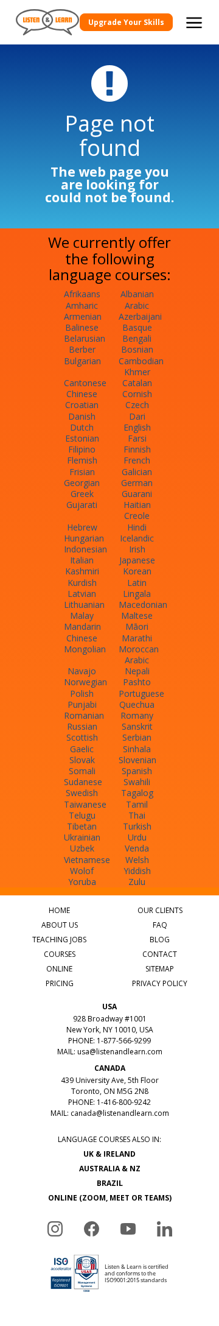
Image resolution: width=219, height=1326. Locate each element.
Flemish (82, 460)
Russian (82, 726)
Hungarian (84, 538)
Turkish (137, 826)
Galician (137, 472)
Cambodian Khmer (141, 366)
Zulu (136, 881)
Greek (82, 493)
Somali (82, 771)
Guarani (137, 493)
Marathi (137, 638)
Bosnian (137, 349)
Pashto (137, 682)
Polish (82, 693)
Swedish (82, 793)
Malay (82, 615)
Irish (137, 549)
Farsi (137, 438)
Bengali (136, 338)
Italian (82, 560)
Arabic (137, 305)
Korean (137, 571)
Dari (137, 416)
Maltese (137, 615)
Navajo (82, 671)
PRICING (60, 983)
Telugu (82, 815)
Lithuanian (84, 604)
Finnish (137, 449)
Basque (137, 327)
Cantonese (85, 383)
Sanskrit (137, 726)
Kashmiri (82, 571)
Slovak (82, 760)
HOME (59, 910)
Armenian (83, 316)
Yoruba (82, 881)
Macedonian (143, 604)
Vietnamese (87, 860)
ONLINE (59, 969)
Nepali (137, 671)
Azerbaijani (140, 316)
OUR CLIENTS (159, 910)
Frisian (82, 472)
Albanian (137, 294)
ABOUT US (59, 925)
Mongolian (85, 649)
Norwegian (85, 682)
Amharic (82, 305)
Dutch (82, 427)
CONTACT (159, 954)
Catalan (137, 383)
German (137, 482)
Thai (136, 815)
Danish (82, 416)
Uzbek (82, 848)
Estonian (82, 438)
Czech (137, 405)
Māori (136, 626)
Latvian (82, 593)
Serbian (136, 737)
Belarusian (84, 338)
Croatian (82, 405)
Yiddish (137, 870)
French (136, 460)
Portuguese (141, 693)
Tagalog (137, 793)
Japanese (137, 560)
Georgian (82, 482)
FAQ (160, 925)
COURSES (59, 954)
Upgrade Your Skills (126, 22)
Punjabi (82, 704)
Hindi (137, 527)
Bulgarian (82, 361)
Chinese (81, 394)
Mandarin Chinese (82, 632)
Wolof (82, 870)
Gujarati (81, 504)
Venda (137, 848)
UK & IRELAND (109, 1154)
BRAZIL (110, 1183)
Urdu (137, 837)
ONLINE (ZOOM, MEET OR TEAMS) (110, 1198)
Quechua (137, 704)
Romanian (84, 715)
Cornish (137, 394)
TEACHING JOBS (59, 939)
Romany (136, 715)
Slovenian (137, 760)
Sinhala (137, 749)
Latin (137, 582)
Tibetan (82, 826)
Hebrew (82, 527)
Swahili (136, 782)
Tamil (137, 804)
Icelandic (137, 538)
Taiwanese (85, 804)
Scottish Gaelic (82, 743)
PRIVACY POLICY (159, 983)
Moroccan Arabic (139, 654)
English (137, 427)
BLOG (160, 939)
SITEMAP (159, 969)
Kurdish (82, 582)
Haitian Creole (137, 510)
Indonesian (85, 549)
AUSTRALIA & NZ (110, 1168)
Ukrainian (82, 837)
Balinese (82, 327)
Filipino (82, 449)
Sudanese (83, 782)
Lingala (137, 593)
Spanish (137, 771)
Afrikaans (82, 294)
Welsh (137, 860)
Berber (82, 349)
